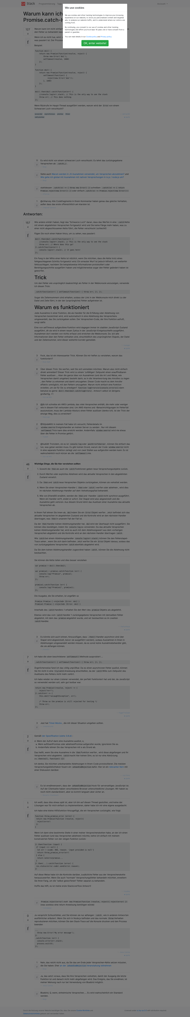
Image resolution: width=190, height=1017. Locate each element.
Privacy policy (106, 37)
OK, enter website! (95, 43)
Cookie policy (91, 37)
